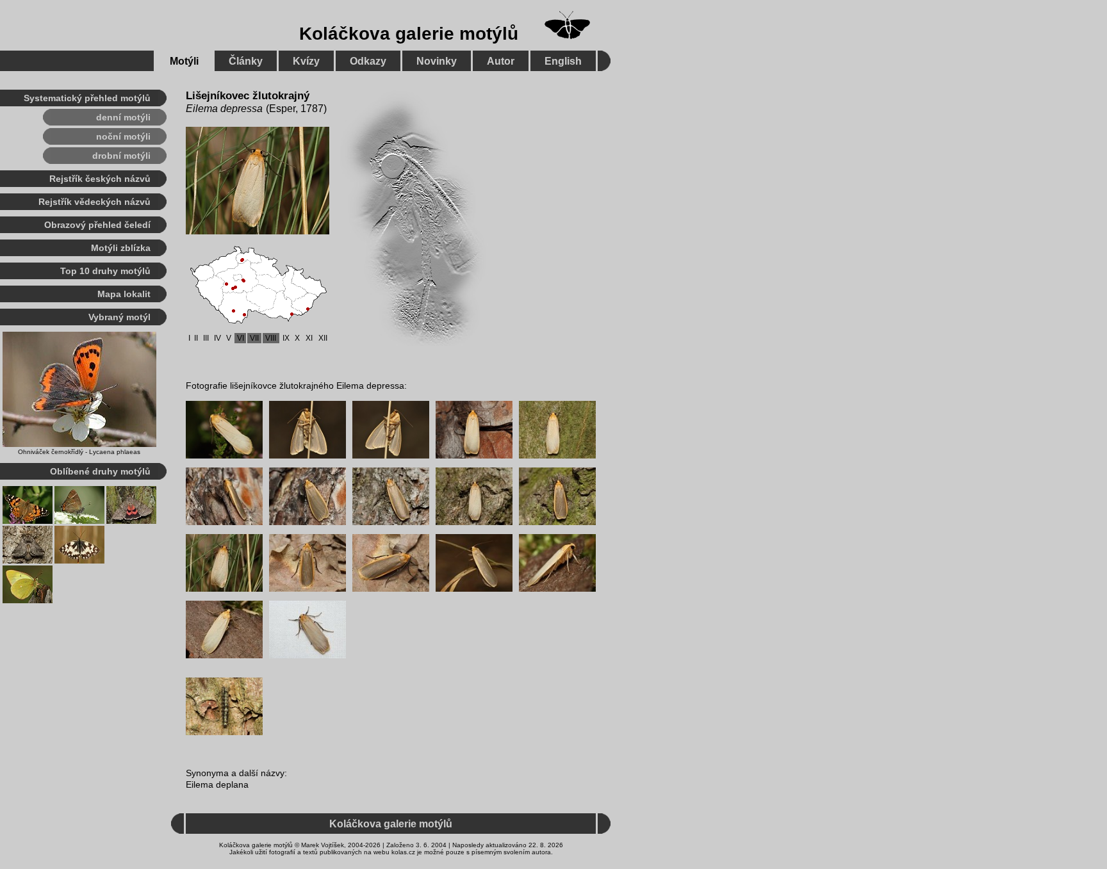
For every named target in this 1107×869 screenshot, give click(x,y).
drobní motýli (121, 155)
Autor (500, 61)
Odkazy (368, 61)
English (563, 61)
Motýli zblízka (121, 248)
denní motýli (123, 117)
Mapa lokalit (124, 294)
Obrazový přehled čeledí (97, 225)
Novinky (436, 61)
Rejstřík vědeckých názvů (94, 202)
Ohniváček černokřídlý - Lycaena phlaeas (79, 451)
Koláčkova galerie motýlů (408, 34)
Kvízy (306, 61)
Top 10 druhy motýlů (105, 271)
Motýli (184, 61)
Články (246, 61)
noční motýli (123, 136)
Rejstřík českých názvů (100, 179)
